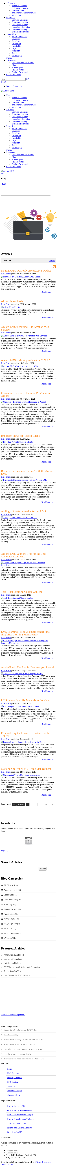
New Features (11, 919)
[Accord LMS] (7, 91)
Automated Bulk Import (14, 955)
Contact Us (17, 86)
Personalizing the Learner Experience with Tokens (25, 734)
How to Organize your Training (20, 1119)
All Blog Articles (11, 885)
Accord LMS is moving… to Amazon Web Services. (25, 328)
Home (9, 1069)
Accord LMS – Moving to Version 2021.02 (25, 360)
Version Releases (13, 933)
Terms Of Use (7, 1164)
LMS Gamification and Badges (20, 1115)
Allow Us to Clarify (12, 301)
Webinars (10, 938)
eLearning (10, 904)
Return (52, 261)
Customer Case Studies (16, 1123)
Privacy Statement (43, 1162)
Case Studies (10, 895)
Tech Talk (10, 928)
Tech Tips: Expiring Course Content (21, 591)
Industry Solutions (14, 1077)
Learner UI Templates (13, 959)
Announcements (12, 890)
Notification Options (12, 963)
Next (46, 804)
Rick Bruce (6, 274)
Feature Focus (12, 909)
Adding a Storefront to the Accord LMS (23, 511)
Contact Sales (12, 1153)
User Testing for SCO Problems (17, 975)
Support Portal (13, 1150)
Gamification (10, 914)
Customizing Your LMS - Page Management (26, 768)
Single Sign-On (12, 924)
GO (27, 79)
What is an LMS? (14, 1132)
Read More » (47, 292)
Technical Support (14, 1091)
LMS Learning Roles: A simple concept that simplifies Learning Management (25, 633)
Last (52, 804)
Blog (8, 86)
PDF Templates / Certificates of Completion (22, 967)
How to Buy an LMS (16, 1106)
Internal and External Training (19, 1128)
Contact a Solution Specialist (13, 1014)
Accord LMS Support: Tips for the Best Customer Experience (23, 555)
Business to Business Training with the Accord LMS (27, 472)
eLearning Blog (13, 1095)
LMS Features (13, 1073)
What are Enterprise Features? (19, 1110)
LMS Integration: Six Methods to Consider (25, 700)
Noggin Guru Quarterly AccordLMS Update (26, 270)
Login (3, 82)
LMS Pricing (12, 1082)
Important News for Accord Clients (20, 435)
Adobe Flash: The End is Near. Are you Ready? (27, 667)
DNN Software (12, 900)
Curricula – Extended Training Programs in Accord (25, 394)
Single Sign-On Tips (12, 971)
